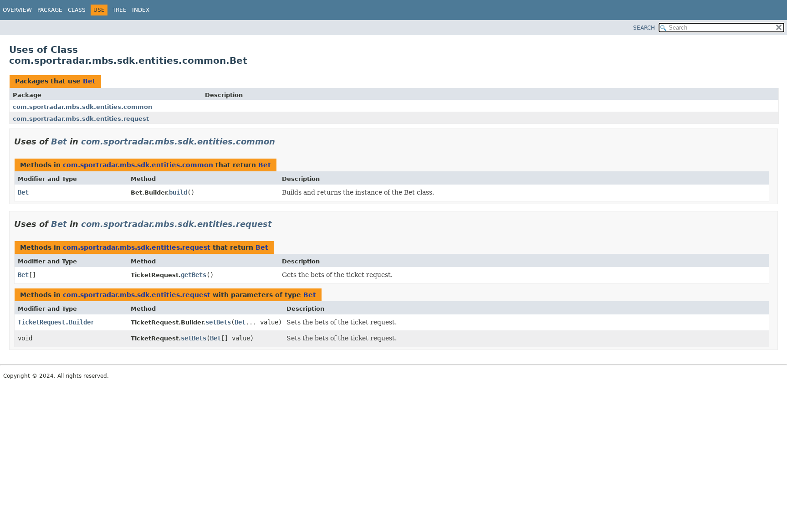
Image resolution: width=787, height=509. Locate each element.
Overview (17, 10)
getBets (193, 274)
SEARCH (644, 28)
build (178, 192)
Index (140, 10)
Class (77, 10)
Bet (89, 81)
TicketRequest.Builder (56, 322)
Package (49, 10)
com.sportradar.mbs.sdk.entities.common (82, 106)
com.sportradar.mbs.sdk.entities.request (81, 118)
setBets (218, 322)
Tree (119, 10)
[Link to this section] (281, 141)
